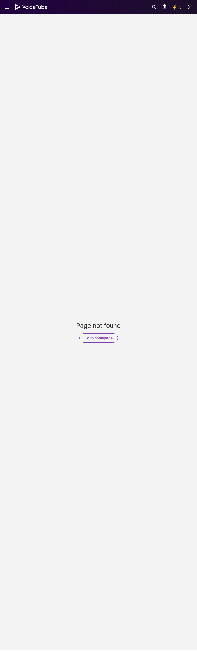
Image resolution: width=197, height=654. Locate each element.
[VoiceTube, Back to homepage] (31, 7)
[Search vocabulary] (154, 7)
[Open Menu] (7, 7)
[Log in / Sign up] (190, 7)
